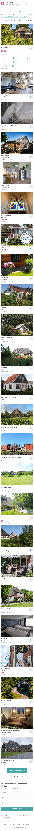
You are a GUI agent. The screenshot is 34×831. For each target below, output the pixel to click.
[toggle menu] (31, 3)
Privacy (5, 824)
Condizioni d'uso (14, 824)
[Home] (2, 815)
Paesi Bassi (23, 16)
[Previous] (3, 34)
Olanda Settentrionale (9, 16)
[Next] (30, 34)
